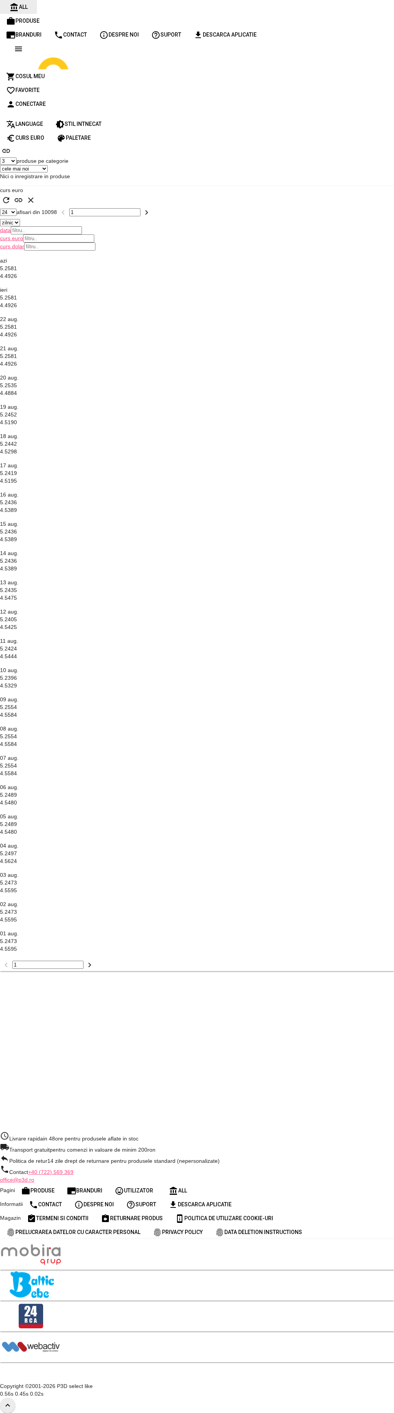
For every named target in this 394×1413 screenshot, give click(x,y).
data (5, 230)
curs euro (11, 238)
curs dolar (12, 246)
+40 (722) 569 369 (50, 1172)
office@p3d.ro (17, 1180)
